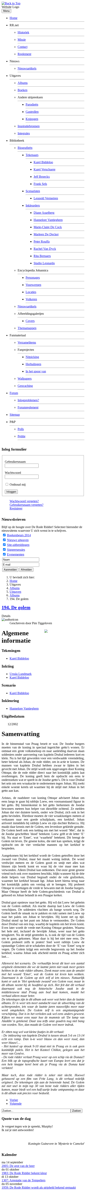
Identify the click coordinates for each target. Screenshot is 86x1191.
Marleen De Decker (46, 234)
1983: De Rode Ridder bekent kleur (24, 1173)
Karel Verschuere (44, 169)
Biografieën (25, 147)
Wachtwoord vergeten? (24, 501)
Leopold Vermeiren (46, 198)
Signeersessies (16, 549)
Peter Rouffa (42, 241)
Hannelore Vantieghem (48, 220)
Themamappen (27, 328)
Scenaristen (33, 191)
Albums (23, 83)
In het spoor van (36, 371)
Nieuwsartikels (27, 68)
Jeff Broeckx (42, 176)
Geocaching (25, 385)
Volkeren (31, 299)
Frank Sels (40, 184)
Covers (30, 321)
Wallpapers (25, 378)
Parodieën (32, 104)
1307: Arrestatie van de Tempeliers (23, 1180)
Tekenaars (32, 155)
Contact (22, 46)
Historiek (23, 32)
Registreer (16, 508)
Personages (33, 277)
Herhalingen (33, 364)
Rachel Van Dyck (45, 248)
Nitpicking (32, 357)
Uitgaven (15, 591)
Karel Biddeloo (43, 162)
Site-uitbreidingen (18, 545)
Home (13, 18)
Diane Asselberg (44, 212)
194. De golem (16, 607)
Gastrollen (32, 111)
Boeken (22, 90)
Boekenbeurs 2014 (19, 535)
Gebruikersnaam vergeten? (26, 504)
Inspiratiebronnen (29, 126)
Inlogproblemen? (28, 400)
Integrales (24, 133)
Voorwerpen (33, 284)
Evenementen (15, 554)
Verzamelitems (27, 342)
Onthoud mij (18, 484)
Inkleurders (33, 205)
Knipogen (32, 119)
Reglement (24, 54)
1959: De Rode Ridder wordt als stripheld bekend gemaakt (39, 1187)
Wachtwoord (13, 472)
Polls (21, 429)
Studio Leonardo (44, 263)
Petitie (21, 436)
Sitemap (15, 414)
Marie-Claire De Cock (48, 227)
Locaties (31, 292)
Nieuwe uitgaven (18, 540)
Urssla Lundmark (21, 674)
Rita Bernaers (42, 256)
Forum (14, 393)
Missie (22, 39)
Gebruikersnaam (15, 461)
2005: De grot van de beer (18, 1166)
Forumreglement (28, 407)
